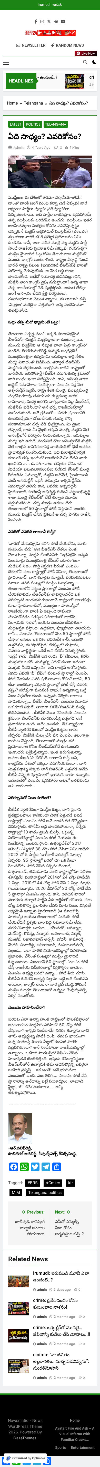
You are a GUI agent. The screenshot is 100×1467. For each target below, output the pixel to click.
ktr (70, 1182)
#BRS (32, 1182)
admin (19, 147)
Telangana (55, 124)
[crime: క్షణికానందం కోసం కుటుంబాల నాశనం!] (70, 84)
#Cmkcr (53, 1182)
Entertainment (83, 1447)
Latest (15, 124)
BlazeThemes (24, 1438)
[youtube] (63, 22)
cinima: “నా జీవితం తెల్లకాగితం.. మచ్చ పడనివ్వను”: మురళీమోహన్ (61, 1361)
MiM (16, 1192)
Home (75, 1420)
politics (33, 124)
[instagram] (42, 22)
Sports (60, 1447)
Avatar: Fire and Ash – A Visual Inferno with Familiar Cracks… (74, 1434)
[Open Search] (85, 62)
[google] (56, 22)
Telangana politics (45, 1192)
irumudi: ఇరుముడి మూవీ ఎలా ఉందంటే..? (52, 5)
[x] (49, 22)
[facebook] (36, 22)
